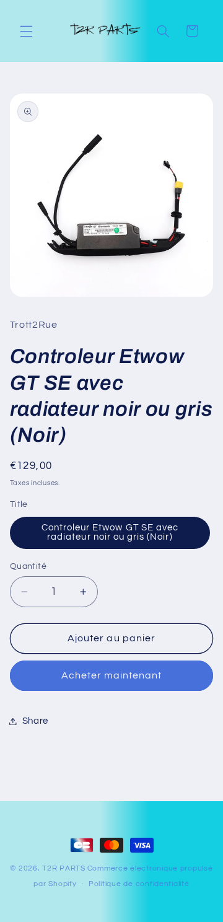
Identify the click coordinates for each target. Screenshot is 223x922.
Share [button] (35, 721)
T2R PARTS (63, 868)
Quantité (28, 566)
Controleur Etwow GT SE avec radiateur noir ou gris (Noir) (110, 532)
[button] (26, 31)
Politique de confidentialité (139, 883)
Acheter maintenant (111, 675)
